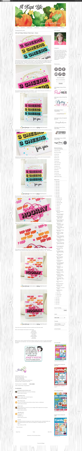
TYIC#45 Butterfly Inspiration (59, 261)
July (57, 205)
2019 (57, 192)
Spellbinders (56, 169)
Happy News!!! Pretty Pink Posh (60, 230)
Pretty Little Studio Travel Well (59, 255)
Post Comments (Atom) (36, 435)
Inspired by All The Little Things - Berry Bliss (60, 278)
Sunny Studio (56, 171)
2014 (57, 299)
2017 (57, 195)
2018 (57, 193)
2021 (57, 189)
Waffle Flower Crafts (57, 176)
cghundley (20, 412)
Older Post (50, 431)
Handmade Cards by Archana (23, 390)
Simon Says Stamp (57, 167)
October (58, 201)
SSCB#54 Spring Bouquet (59, 290)
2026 (57, 181)
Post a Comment (19, 427)
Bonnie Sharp (33, 331)
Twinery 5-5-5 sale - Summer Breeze (59, 270)
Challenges (62, 27)
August (58, 204)
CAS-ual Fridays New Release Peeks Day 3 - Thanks (60, 236)
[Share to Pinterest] (34, 384)
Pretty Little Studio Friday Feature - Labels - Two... (59, 217)
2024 (57, 184)
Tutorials (43, 27)
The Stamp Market (57, 174)
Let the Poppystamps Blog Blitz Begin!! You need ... (60, 263)
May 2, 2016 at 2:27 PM (22, 424)
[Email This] (29, 384)
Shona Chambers (34, 332)
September (59, 202)
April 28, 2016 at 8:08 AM (22, 398)
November (58, 199)
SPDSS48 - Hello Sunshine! (59, 286)
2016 (57, 196)
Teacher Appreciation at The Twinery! (60, 246)
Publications (37, 27)
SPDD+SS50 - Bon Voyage (59, 249)
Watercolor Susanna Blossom (59, 212)
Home (17, 27)
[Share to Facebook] (33, 384)
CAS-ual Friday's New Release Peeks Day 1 (60, 243)
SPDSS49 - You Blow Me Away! (60, 272)
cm (18, 419)
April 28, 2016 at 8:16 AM (22, 403)
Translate (62, 325)
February (58, 294)
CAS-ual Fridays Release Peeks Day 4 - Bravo (60, 227)
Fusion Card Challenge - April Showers (59, 267)
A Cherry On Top (57, 150)
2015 (57, 297)
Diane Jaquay (33, 335)
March (58, 292)
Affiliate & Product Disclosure (52, 27)
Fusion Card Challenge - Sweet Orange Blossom (60, 224)
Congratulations (26, 385)
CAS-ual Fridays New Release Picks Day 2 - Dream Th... (60, 240)
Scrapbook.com (57, 166)
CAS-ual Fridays (31, 60)
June (57, 207)
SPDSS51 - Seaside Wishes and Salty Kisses (59, 233)
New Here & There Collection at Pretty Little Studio (60, 275)
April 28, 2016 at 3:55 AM (22, 393)
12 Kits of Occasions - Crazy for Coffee (60, 214)
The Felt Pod (56, 173)
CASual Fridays (20, 385)
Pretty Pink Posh (57, 164)
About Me (23, 27)
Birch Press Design (57, 152)
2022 (57, 187)
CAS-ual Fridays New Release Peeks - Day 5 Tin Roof (60, 220)
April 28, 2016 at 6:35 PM (22, 410)
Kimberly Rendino (34, 336)
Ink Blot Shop (56, 154)
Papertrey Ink (56, 157)
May (57, 208)
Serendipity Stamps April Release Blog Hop (60, 252)
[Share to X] (32, 384)
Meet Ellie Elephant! (59, 283)
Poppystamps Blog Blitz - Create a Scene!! (59, 257)
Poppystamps (56, 161)
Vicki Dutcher (33, 338)
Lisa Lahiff (34, 337)
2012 (57, 302)
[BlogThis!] (30, 384)
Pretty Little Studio (57, 162)
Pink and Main (56, 159)
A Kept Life (24, 6)
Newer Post (18, 431)
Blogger (43, 443)
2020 (57, 190)
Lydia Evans (34, 330)
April (57, 210)
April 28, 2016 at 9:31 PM (22, 417)
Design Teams (29, 27)
